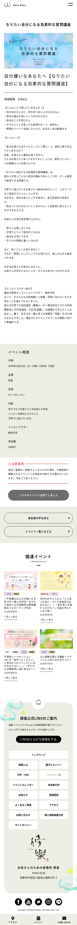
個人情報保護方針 (54, 815)
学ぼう (7, 652)
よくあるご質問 (23, 805)
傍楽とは (23, 764)
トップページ (38, 754)
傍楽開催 (15, 652)
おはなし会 (44, 594)
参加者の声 (54, 784)
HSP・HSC (23, 774)
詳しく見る (11, 616)
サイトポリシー (23, 825)
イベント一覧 (54, 774)
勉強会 (16, 594)
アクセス (53, 805)
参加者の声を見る (38, 518)
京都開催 (8, 594)
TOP (38, 704)
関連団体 (54, 794)
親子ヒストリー (54, 764)
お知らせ (23, 794)
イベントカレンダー (23, 784)
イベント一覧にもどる (38, 531)
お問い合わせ (23, 815)
